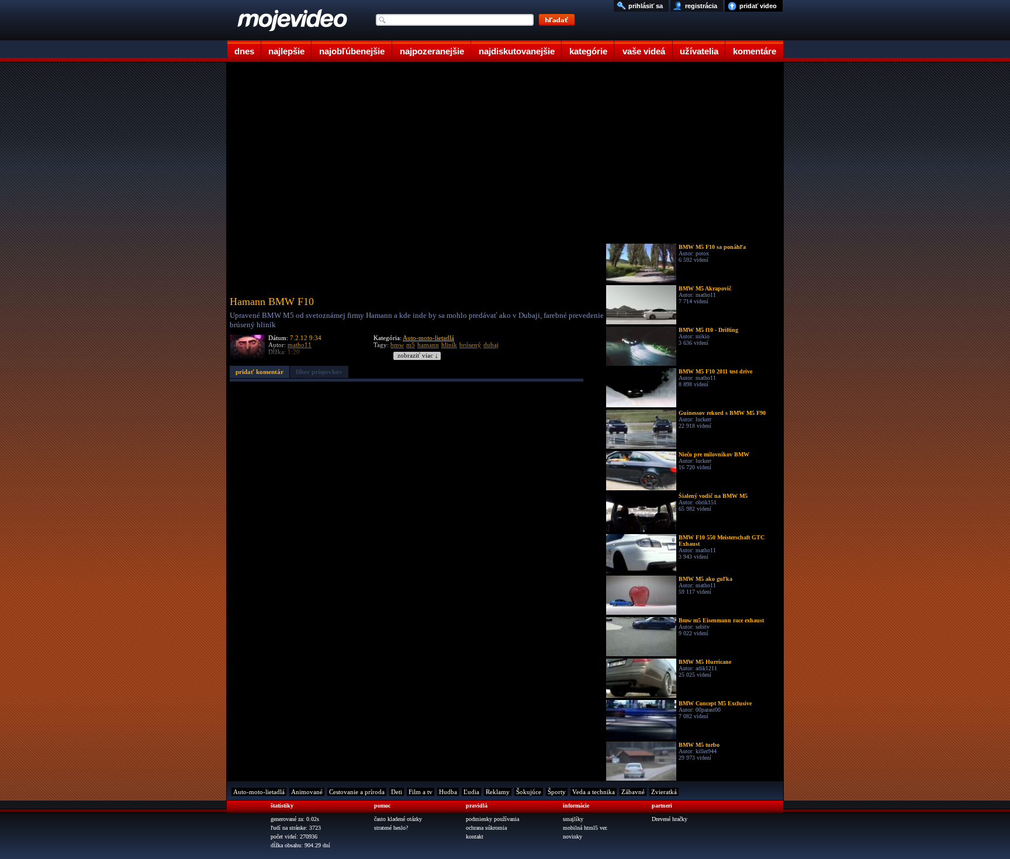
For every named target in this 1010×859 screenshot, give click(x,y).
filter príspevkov (319, 371)
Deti (396, 791)
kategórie (588, 51)
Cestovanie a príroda (357, 791)
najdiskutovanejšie (517, 51)
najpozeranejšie (432, 51)
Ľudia (471, 791)
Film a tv (421, 791)
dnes (244, 51)
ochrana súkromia (486, 828)
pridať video (758, 5)
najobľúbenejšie (352, 51)
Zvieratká (664, 791)
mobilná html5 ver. (585, 828)
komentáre (754, 51)
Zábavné (633, 791)
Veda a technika (593, 791)
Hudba (448, 791)
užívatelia (699, 51)
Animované (307, 791)
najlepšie (286, 51)
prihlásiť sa (645, 5)
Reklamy (498, 791)
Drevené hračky (669, 819)
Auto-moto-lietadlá (428, 337)
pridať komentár (259, 371)
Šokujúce (528, 791)
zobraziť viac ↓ (417, 355)
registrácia (701, 5)
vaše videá (643, 51)
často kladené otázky (398, 819)
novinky (572, 836)
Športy (557, 791)
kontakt (474, 836)
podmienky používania (492, 819)
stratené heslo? (391, 828)
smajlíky (573, 819)
